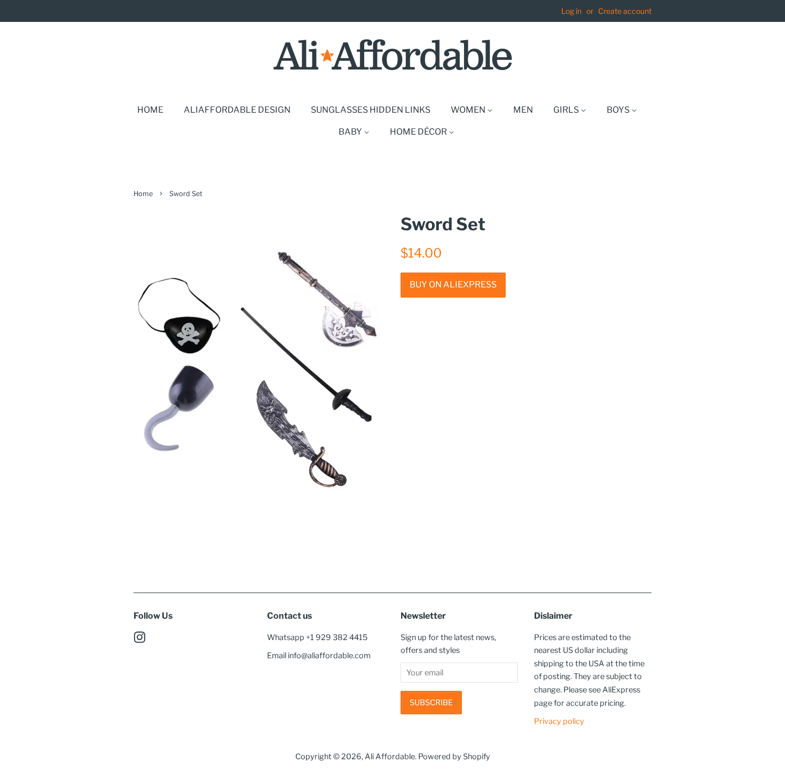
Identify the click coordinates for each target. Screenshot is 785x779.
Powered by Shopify (454, 756)
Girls (566, 110)
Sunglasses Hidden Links (370, 110)
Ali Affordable (390, 756)
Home (150, 110)
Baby (351, 132)
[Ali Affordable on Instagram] (139, 639)
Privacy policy (559, 721)
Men (523, 110)
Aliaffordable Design (237, 110)
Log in (571, 10)
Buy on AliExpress (453, 284)
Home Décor (419, 132)
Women (469, 110)
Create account (624, 10)
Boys (619, 110)
